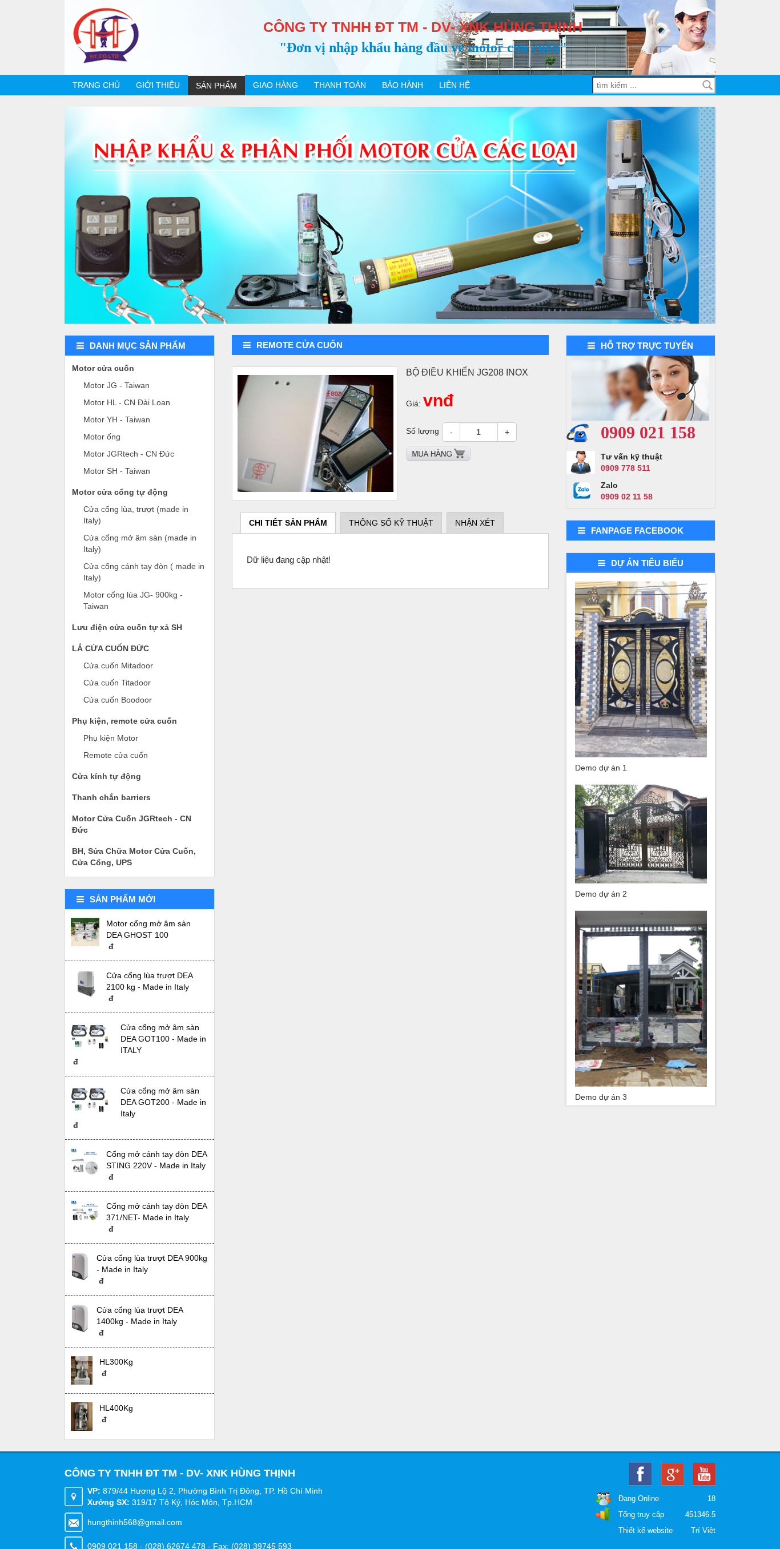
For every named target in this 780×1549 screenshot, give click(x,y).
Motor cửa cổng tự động (120, 492)
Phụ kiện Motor (110, 738)
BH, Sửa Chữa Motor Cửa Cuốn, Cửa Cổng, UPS (134, 856)
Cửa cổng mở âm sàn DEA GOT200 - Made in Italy (163, 1102)
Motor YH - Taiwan (116, 419)
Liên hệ (454, 85)
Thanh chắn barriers (111, 797)
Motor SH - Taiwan (116, 470)
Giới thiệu (158, 85)
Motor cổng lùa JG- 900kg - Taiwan (133, 600)
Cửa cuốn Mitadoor (118, 665)
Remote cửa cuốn (115, 755)
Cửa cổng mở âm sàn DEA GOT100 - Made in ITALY (163, 1039)
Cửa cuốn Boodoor (117, 699)
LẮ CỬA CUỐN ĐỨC (110, 648)
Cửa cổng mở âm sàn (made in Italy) (139, 543)
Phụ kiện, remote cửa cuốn (124, 720)
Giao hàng (275, 85)
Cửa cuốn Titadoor (117, 682)
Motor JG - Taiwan (116, 385)
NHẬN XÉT (475, 522)
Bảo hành (402, 85)
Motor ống (101, 436)
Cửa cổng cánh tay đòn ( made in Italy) (143, 572)
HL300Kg (116, 1361)
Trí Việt (703, 1530)
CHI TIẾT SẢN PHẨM (288, 522)
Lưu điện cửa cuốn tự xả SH (127, 627)
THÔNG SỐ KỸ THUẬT (391, 522)
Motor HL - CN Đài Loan (126, 402)
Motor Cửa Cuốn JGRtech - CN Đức (131, 824)
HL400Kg (116, 1408)
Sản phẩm (216, 85)
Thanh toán (340, 85)
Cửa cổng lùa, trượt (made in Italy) (135, 515)
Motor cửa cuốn (103, 368)
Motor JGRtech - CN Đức (128, 453)
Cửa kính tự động (106, 776)
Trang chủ (96, 85)
